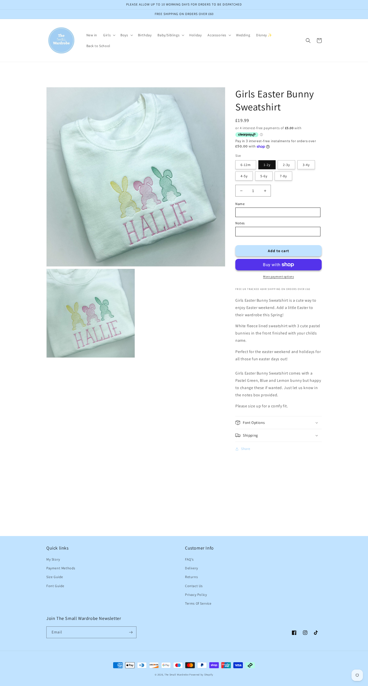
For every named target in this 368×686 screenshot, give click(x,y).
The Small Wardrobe (176, 674)
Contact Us (194, 586)
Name (240, 204)
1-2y (267, 164)
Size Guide (54, 577)
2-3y (286, 164)
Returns (191, 577)
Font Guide (55, 586)
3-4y (306, 164)
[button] (108, 35)
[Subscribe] (130, 632)
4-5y (244, 176)
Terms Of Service (198, 603)
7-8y (283, 176)
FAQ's (189, 559)
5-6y (263, 176)
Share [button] (245, 448)
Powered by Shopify (201, 674)
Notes (240, 223)
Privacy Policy (196, 594)
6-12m (246, 164)
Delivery (191, 568)
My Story (53, 559)
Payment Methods (60, 568)
